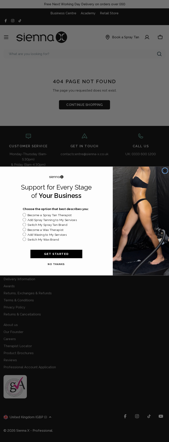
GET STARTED (56, 254)
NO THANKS (56, 264)
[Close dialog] (165, 170)
